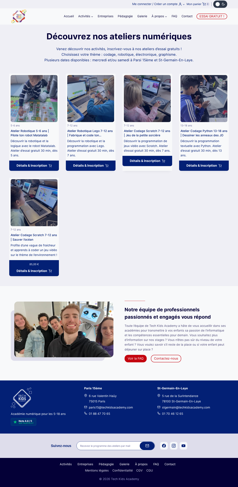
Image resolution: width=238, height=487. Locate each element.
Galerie (142, 16)
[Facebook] (164, 446)
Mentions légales (97, 470)
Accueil (69, 16)
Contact (187, 16)
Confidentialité (122, 470)
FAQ (174, 16)
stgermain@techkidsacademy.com (186, 407)
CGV (139, 470)
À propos (141, 464)
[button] (183, 4)
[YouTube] (183, 446)
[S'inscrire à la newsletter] (147, 446)
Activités (66, 464)
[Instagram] (174, 446)
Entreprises (105, 16)
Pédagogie (125, 16)
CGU (149, 470)
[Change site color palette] (220, 4)
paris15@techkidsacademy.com (111, 407)
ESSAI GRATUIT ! (211, 16)
